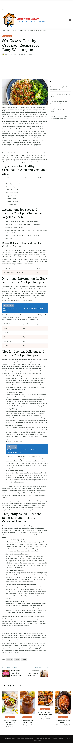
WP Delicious (54, 738)
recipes (24, 659)
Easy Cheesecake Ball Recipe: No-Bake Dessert (60, 95)
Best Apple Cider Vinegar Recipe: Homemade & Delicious (59, 103)
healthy (17, 659)
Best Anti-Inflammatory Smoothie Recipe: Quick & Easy (59, 88)
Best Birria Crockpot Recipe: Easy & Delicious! (9, 722)
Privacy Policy (37, 740)
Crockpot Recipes (7, 36)
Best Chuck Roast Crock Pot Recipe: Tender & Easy (45, 714)
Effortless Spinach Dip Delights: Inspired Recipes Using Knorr (58, 117)
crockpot (9, 659)
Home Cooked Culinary (28, 19)
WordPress (67, 738)
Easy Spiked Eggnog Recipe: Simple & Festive (60, 110)
